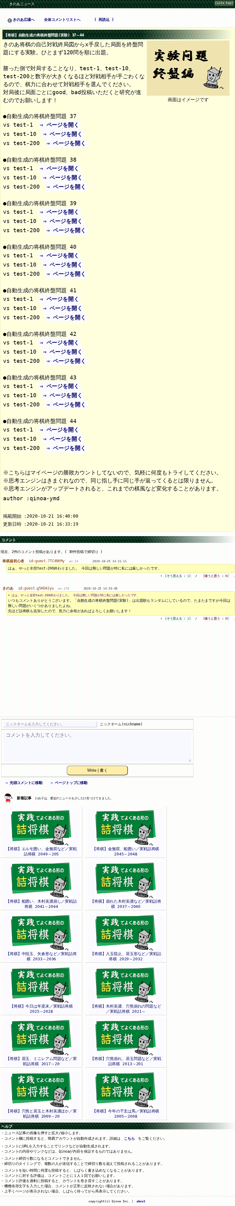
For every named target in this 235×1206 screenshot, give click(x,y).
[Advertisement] (117, 672)
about (140, 1201)
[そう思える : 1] (178, 576)
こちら (129, 1138)
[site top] (224, 3)
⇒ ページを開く (59, 124)
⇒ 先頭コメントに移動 (24, 783)
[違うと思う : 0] (216, 576)
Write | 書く (97, 770)
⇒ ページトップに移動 (69, 783)
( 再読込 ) (104, 19)
